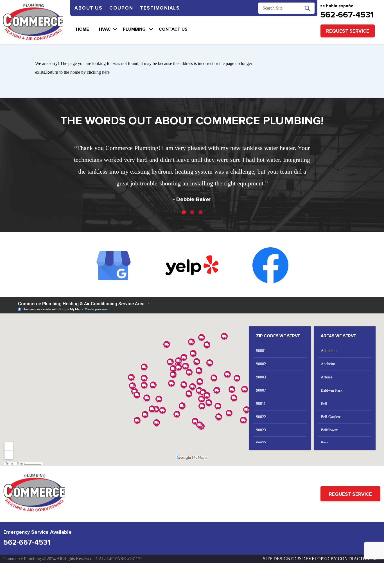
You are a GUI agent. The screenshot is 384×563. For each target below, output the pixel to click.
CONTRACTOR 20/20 (359, 558)
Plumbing (135, 29)
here (106, 72)
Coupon (121, 8)
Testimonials (160, 8)
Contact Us (173, 29)
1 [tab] (184, 212)
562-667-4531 (347, 15)
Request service (347, 31)
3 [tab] (200, 212)
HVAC (105, 29)
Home (82, 29)
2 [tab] (192, 212)
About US (88, 8)
